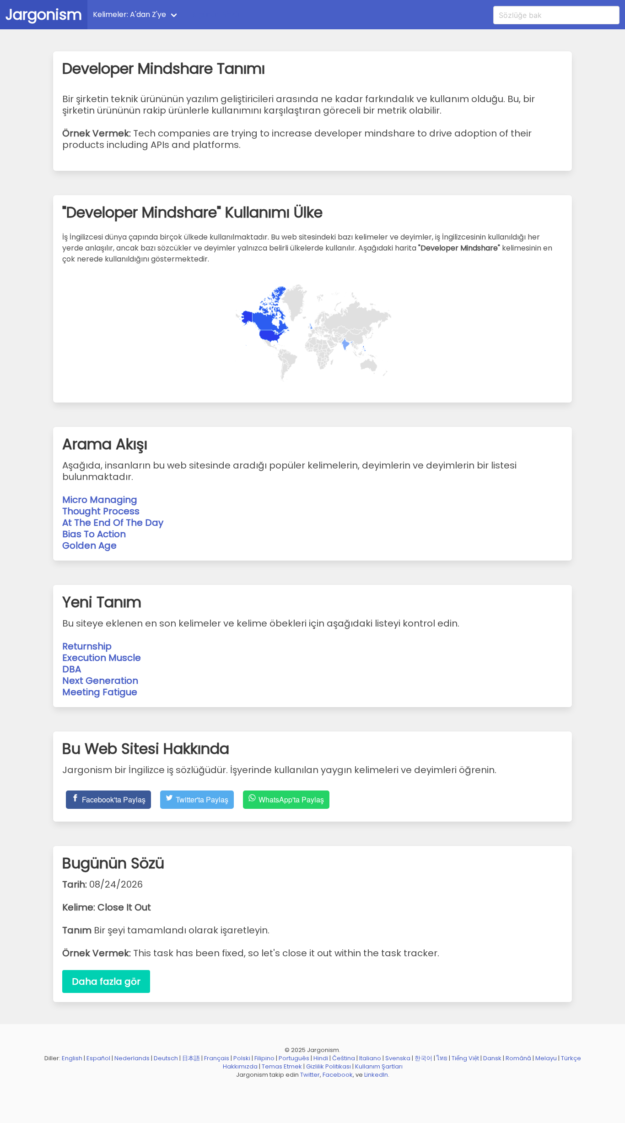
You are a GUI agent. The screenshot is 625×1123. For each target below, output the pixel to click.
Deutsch (166, 1058)
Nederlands (132, 1058)
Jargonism (43, 14)
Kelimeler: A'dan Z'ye (129, 14)
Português (294, 1058)
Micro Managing (99, 499)
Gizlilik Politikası (328, 1066)
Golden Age (89, 545)
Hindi (320, 1058)
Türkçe (571, 1058)
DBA (71, 669)
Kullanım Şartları (379, 1066)
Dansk (492, 1058)
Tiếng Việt (465, 1058)
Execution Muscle (101, 657)
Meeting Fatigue (99, 692)
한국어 (423, 1058)
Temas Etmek (282, 1066)
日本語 (191, 1058)
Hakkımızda (240, 1066)
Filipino (264, 1058)
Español (98, 1058)
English (72, 1058)
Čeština (343, 1058)
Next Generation (100, 680)
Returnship (87, 646)
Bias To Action (94, 534)
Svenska (397, 1058)
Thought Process (101, 511)
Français (216, 1058)
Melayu (546, 1058)
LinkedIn (376, 1074)
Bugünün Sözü (214, 14)
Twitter (310, 1074)
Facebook (338, 1074)
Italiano (370, 1058)
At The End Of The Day (112, 522)
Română (518, 1058)
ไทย (441, 1058)
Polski (241, 1058)
